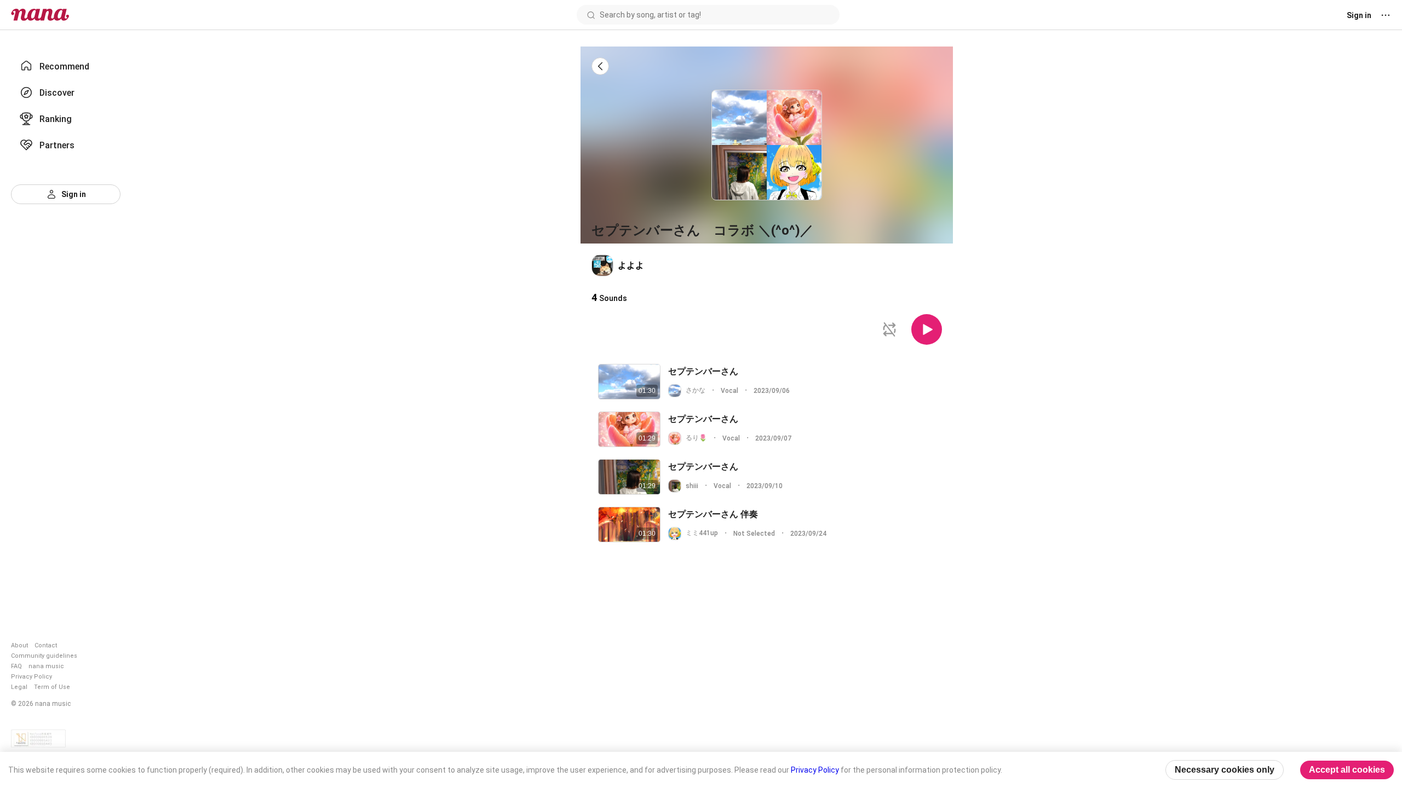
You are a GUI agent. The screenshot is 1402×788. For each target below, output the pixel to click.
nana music (46, 666)
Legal (19, 687)
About (19, 645)
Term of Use (52, 687)
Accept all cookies (1347, 769)
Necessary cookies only (1224, 769)
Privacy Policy (31, 676)
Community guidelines (44, 655)
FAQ (16, 666)
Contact (46, 645)
